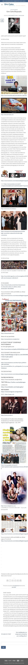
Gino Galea (21, 15)
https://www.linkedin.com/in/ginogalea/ (12, 387)
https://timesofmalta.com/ (7, 333)
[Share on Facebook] (10, 580)
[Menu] (2, 4)
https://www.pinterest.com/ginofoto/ (10, 339)
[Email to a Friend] (15, 580)
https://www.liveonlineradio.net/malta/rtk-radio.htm (14, 95)
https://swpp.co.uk (9, 394)
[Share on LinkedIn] (20, 580)
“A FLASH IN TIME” (6, 634)
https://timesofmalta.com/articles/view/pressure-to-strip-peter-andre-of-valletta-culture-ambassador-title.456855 (13, 286)
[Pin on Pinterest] (18, 580)
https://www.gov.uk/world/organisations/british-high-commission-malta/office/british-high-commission (13, 233)
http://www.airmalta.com (7, 114)
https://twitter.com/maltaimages (16, 382)
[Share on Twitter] (12, 580)
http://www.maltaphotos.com (8, 505)
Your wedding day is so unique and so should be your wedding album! (21, 634)
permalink (14, 587)
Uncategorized (14, 9)
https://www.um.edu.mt (7, 415)
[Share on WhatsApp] (7, 580)
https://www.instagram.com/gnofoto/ (11, 391)
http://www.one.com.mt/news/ (8, 208)
